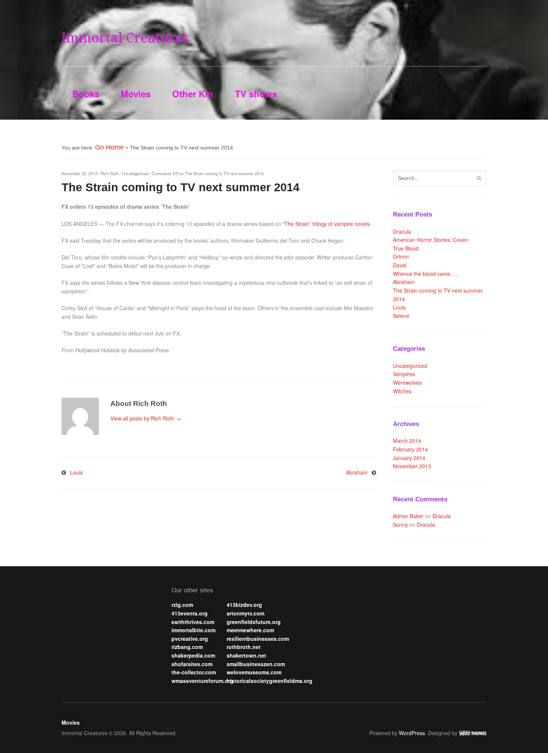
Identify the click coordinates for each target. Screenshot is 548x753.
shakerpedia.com (193, 655)
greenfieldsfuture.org (254, 622)
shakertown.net (246, 655)
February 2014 (410, 449)
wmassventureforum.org (202, 680)
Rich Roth (110, 173)
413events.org (189, 613)
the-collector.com (193, 672)
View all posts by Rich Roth (145, 418)
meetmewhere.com (250, 630)
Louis (76, 472)
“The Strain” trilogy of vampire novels (326, 223)
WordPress (412, 733)
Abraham (357, 472)
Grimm (401, 256)
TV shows (256, 93)
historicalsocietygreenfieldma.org (269, 680)
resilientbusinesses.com (258, 638)
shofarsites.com (191, 664)
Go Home (109, 147)
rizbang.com (187, 646)
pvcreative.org (189, 638)
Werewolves (407, 382)
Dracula (402, 231)
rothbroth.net (244, 646)
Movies (136, 93)
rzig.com (182, 604)
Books (86, 93)
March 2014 (407, 440)
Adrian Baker (408, 516)
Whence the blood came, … (426, 273)
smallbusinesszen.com (256, 664)
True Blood (406, 248)
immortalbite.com (193, 630)
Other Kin (192, 93)
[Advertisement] (99, 622)
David (399, 265)
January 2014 (409, 457)
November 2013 (412, 466)
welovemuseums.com (254, 672)
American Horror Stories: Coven (430, 239)
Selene (401, 315)
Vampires (404, 374)
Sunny (400, 524)
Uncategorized (135, 173)
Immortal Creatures (125, 38)
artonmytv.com (245, 613)
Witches (402, 391)
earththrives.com (192, 622)
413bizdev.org (244, 604)
